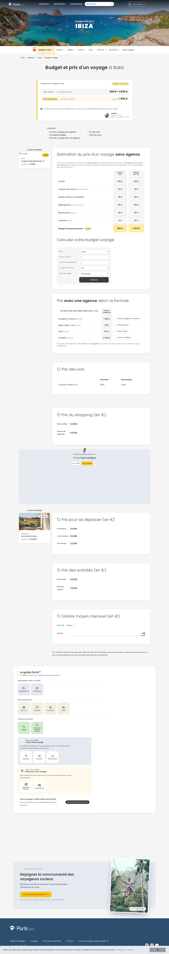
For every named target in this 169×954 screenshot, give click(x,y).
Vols (91, 49)
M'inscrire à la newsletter (34, 894)
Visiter (70, 49)
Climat (59, 49)
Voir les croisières (124, 337)
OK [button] (157, 950)
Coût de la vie (95, 135)
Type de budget (65, 273)
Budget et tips (45, 49)
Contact (70, 941)
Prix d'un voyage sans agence (62, 132)
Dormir (100, 49)
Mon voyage (128, 49)
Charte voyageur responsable (92, 941)
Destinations (59, 4)
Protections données (51, 941)
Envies (81, 49)
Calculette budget (57, 135)
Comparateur (76, 4)
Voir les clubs (122, 331)
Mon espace (137, 4)
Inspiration (44, 4)
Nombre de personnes (67, 262)
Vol (96, 463)
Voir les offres (84, 32)
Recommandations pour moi (77, 802)
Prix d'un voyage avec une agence (64, 138)
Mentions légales (17, 941)
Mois (61, 251)
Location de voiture (66, 268)
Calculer (94, 279)
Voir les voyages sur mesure (128, 318)
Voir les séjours (123, 325)
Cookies (33, 941)
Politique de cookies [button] (124, 950)
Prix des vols (94, 132)
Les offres (113, 49)
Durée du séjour (65, 257)
